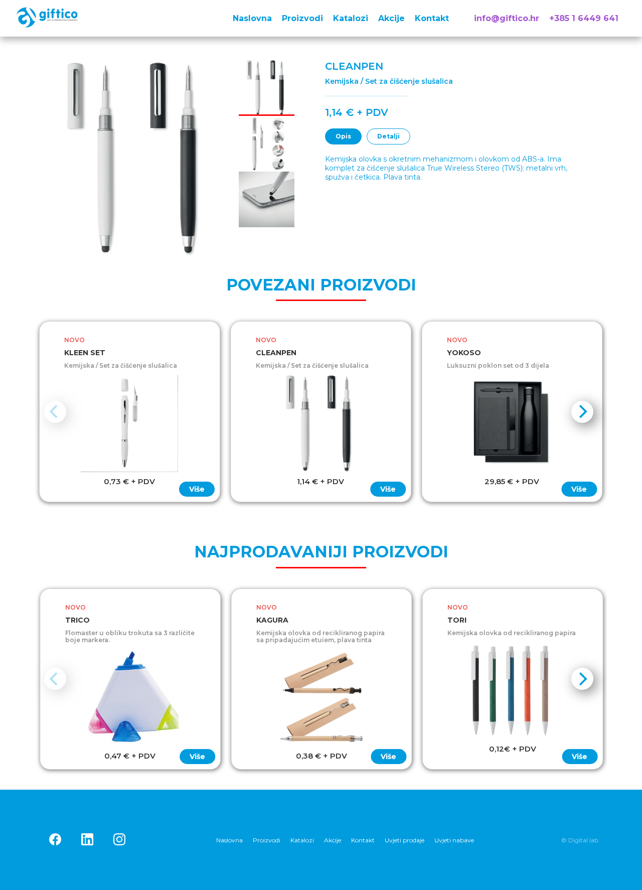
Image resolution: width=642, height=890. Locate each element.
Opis (343, 136)
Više (197, 489)
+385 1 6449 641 (583, 18)
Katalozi (350, 18)
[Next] (582, 412)
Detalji (388, 136)
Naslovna (252, 18)
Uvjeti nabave (454, 840)
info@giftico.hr (506, 18)
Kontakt (432, 18)
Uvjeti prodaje (404, 840)
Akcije (391, 18)
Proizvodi (302, 18)
